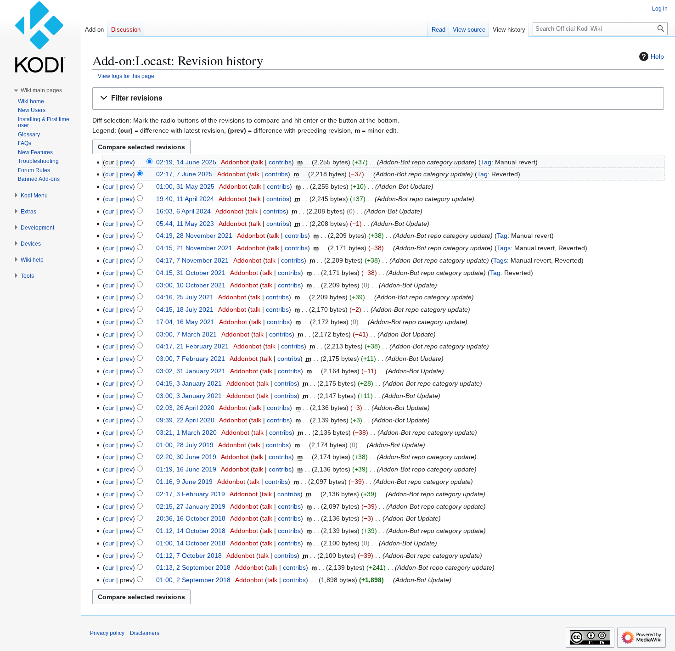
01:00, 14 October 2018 (190, 543)
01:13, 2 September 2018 (193, 567)
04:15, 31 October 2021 (190, 272)
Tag (486, 162)
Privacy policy (107, 633)
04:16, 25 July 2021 (185, 297)
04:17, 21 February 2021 (192, 346)
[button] (378, 98)
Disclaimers (144, 633)
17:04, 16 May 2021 (185, 322)
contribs (280, 162)
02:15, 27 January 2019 (190, 506)
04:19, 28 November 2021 (194, 235)
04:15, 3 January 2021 (189, 383)
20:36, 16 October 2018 (190, 518)
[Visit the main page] (40, 36)
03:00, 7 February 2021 (190, 358)
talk (258, 162)
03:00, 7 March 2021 (186, 334)
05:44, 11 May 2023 (185, 223)
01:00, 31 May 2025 (185, 186)
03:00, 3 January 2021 (189, 395)
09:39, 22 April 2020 (185, 420)
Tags (504, 248)
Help (657, 56)
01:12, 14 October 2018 (190, 530)
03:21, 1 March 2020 (186, 432)
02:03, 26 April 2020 (185, 407)
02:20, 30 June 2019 (186, 456)
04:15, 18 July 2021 (185, 309)
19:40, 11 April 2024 (185, 198)
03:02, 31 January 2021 (190, 371)
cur (109, 174)
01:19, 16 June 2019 (186, 469)
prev (126, 162)
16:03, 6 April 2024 (183, 211)
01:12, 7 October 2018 (189, 555)
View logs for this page (126, 76)
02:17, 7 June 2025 (184, 174)
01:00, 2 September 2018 (193, 580)
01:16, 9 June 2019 (184, 481)
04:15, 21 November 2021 (194, 248)
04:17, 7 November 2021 (192, 260)
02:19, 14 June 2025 (186, 162)
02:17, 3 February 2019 (190, 494)
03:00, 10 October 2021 (190, 285)
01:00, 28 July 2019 (185, 445)
